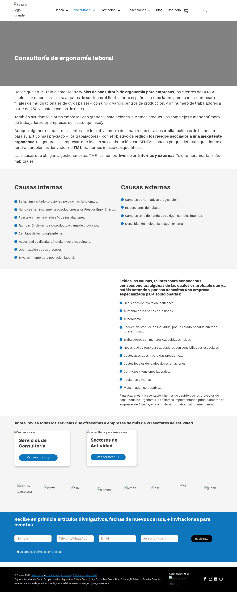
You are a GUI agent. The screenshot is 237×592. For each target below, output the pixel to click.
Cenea (59, 10)
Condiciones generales (58, 575)
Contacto (174, 10)
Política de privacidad (85, 575)
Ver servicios (36, 457)
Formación (108, 10)
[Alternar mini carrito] (186, 10)
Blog (159, 10)
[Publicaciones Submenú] (149, 10)
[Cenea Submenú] (67, 10)
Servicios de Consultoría (33, 443)
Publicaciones (136, 10)
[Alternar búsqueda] (205, 10)
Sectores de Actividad (104, 442)
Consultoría (82, 10)
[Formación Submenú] (118, 10)
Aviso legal (37, 575)
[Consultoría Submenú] (93, 10)
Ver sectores (106, 457)
